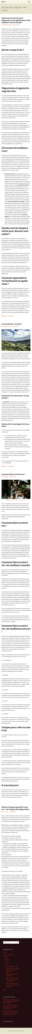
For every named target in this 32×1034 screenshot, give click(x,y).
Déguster (7, 959)
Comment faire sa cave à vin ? (13, 474)
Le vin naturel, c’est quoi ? (12, 324)
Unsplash (23, 500)
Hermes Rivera (15, 500)
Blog (4, 990)
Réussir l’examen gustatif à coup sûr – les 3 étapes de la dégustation (15, 808)
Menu (3, 1)
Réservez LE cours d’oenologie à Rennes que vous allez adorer (12, 985)
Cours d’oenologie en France (11, 966)
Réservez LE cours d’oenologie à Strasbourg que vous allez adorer (12, 979)
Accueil (4, 952)
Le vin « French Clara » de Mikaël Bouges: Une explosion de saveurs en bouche (10, 1007)
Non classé (16, 25)
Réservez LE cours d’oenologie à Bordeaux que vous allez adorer (12, 970)
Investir (6, 964)
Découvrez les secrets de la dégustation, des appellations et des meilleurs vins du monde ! (16, 20)
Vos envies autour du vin (8, 954)
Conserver (7, 961)
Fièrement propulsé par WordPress (16, 1031)
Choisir (6, 956)
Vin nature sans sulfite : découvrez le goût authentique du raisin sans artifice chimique (11, 1001)
